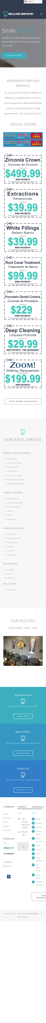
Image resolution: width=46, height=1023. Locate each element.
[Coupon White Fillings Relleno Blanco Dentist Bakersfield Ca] (23, 222)
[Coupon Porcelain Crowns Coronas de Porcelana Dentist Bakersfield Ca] (23, 291)
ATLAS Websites (33, 913)
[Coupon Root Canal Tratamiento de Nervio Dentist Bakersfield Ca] (23, 256)
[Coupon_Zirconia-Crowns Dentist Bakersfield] (23, 154)
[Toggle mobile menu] (42, 14)
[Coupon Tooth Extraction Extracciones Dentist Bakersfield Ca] (23, 188)
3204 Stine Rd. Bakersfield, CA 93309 (25, 823)
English (30, 1)
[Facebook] (9, 876)
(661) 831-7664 (25, 833)
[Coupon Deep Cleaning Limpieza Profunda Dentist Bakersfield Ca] (23, 325)
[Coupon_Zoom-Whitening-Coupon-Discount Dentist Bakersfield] (23, 359)
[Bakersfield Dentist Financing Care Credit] (23, 133)
